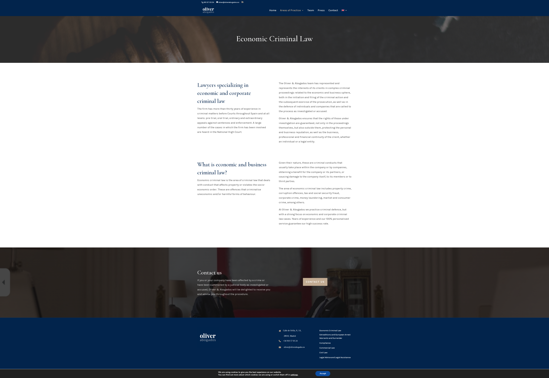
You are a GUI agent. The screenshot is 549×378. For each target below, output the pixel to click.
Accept (323, 373)
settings (294, 375)
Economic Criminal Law (330, 330)
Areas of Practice (290, 10)
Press (321, 10)
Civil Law (323, 352)
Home (272, 10)
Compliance (325, 343)
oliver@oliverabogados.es (294, 347)
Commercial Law (327, 348)
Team (310, 10)
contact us (315, 281)
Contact (333, 10)
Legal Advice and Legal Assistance (335, 357)
